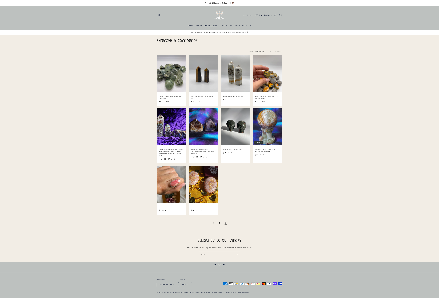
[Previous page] (213, 222)
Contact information (243, 292)
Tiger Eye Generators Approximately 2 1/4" (203, 97)
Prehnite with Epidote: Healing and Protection (170, 97)
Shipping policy (229, 292)
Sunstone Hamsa (196, 207)
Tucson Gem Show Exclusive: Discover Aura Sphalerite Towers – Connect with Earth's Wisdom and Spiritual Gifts (171, 153)
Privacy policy (205, 292)
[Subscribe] (237, 254)
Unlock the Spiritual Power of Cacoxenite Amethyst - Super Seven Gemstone (202, 151)
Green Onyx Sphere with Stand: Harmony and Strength (265, 150)
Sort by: (251, 51)
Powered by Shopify (181, 292)
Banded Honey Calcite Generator (233, 96)
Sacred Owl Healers (168, 292)
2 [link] (225, 223)
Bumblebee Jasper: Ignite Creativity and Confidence (266, 97)
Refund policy (194, 292)
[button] (159, 15)
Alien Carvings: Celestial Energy (233, 149)
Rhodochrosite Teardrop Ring (168, 207)
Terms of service (217, 292)
